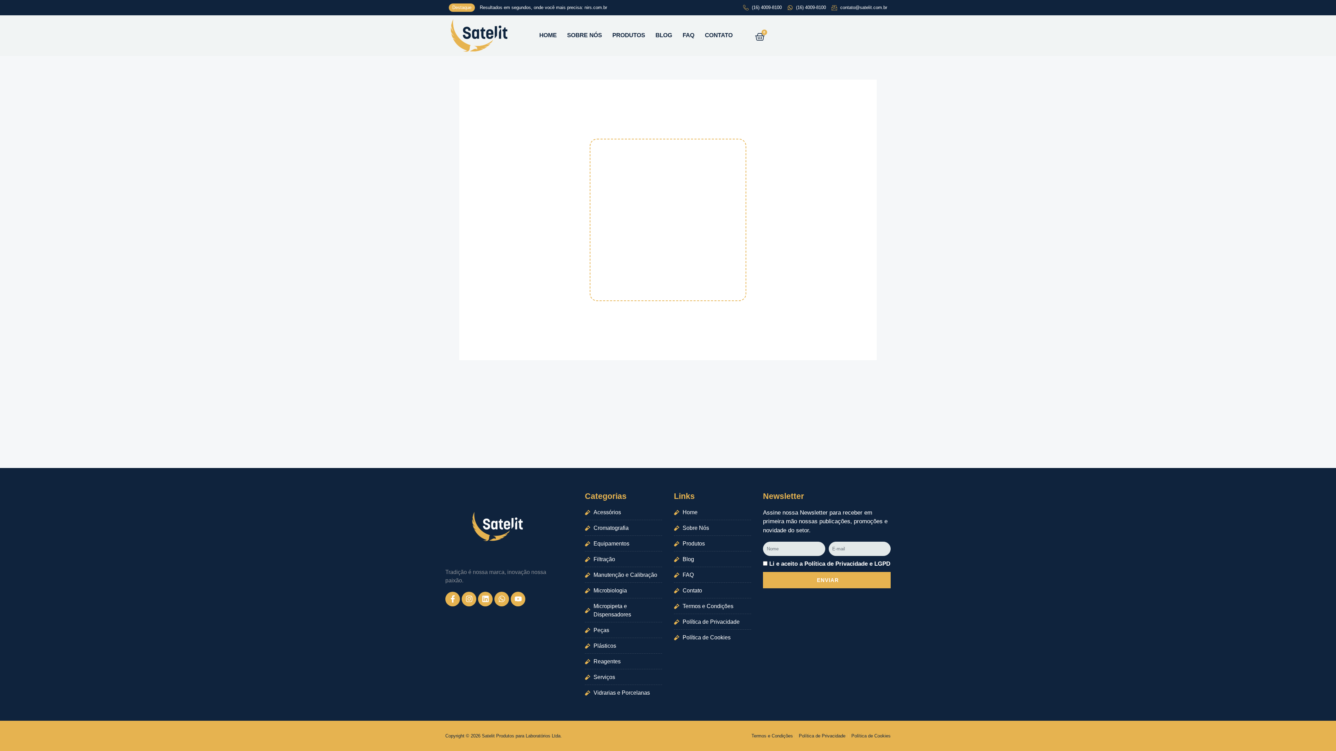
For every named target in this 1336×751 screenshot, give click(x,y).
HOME (548, 35)
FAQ (688, 35)
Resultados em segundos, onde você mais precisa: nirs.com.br (543, 7)
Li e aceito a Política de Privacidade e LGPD (829, 563)
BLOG (663, 35)
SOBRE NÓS (584, 35)
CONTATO (719, 35)
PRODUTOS (628, 35)
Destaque (461, 7)
